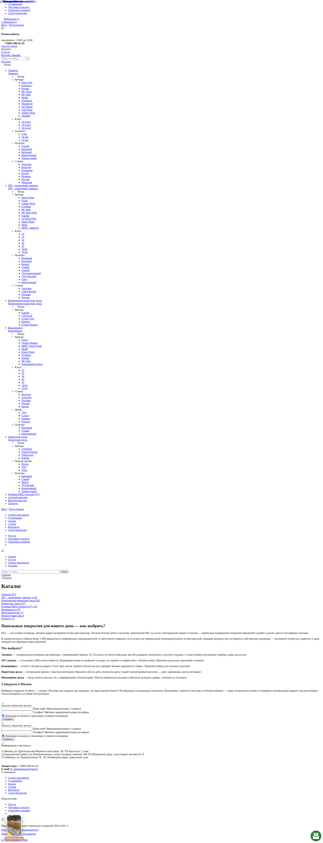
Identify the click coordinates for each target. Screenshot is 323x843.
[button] (14, 825)
